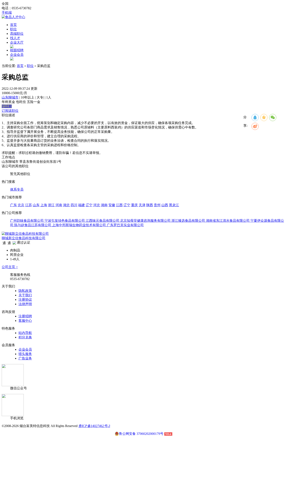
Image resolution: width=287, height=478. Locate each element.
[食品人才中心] (13, 17)
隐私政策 (25, 290)
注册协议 (25, 299)
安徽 (111, 205)
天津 (142, 205)
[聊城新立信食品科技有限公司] (25, 233)
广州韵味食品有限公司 (27, 220)
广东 (13, 205)
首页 (13, 25)
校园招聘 (17, 50)
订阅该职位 (10, 110)
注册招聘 (25, 316)
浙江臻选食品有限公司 (188, 220)
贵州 (157, 205)
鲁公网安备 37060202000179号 (141, 433)
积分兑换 (25, 337)
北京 (21, 205)
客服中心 (25, 320)
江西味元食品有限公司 (103, 220)
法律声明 (25, 304)
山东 (36, 205)
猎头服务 (25, 354)
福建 (81, 205)
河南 (58, 205)
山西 (164, 205)
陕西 (149, 205)
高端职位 (17, 33)
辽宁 (89, 205)
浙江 (51, 205)
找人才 (15, 38)
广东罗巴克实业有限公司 (125, 225)
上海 (43, 205)
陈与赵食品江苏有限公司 (33, 225)
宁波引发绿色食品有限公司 (65, 220)
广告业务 (25, 358)
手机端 (7, 12)
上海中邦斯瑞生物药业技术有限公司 (79, 225)
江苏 (28, 205)
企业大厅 (17, 42)
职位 (13, 29)
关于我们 (25, 295)
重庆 (134, 205)
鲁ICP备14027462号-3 (94, 426)
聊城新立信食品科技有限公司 (23, 238)
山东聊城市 (10, 97)
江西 (119, 205)
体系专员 (17, 189)
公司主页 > (10, 267)
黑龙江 (174, 205)
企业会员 (17, 54)
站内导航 (25, 333)
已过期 (7, 106)
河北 (96, 205)
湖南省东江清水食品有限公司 (228, 220)
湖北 (66, 205)
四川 (74, 205)
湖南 (104, 205)
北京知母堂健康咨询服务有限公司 (145, 220)
